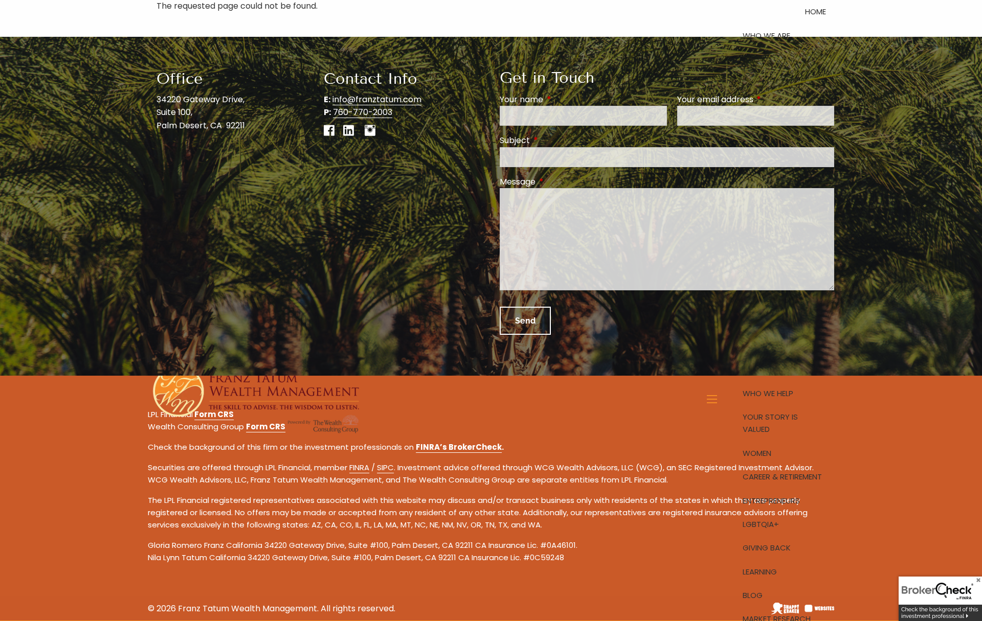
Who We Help (768, 393)
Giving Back (767, 547)
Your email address (755, 99)
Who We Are (766, 35)
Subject (556, 140)
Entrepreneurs (771, 500)
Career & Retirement (782, 476)
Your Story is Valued (770, 422)
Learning (760, 571)
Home (815, 11)
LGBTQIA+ (761, 524)
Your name (562, 99)
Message (558, 182)
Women (757, 453)
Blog (753, 595)
